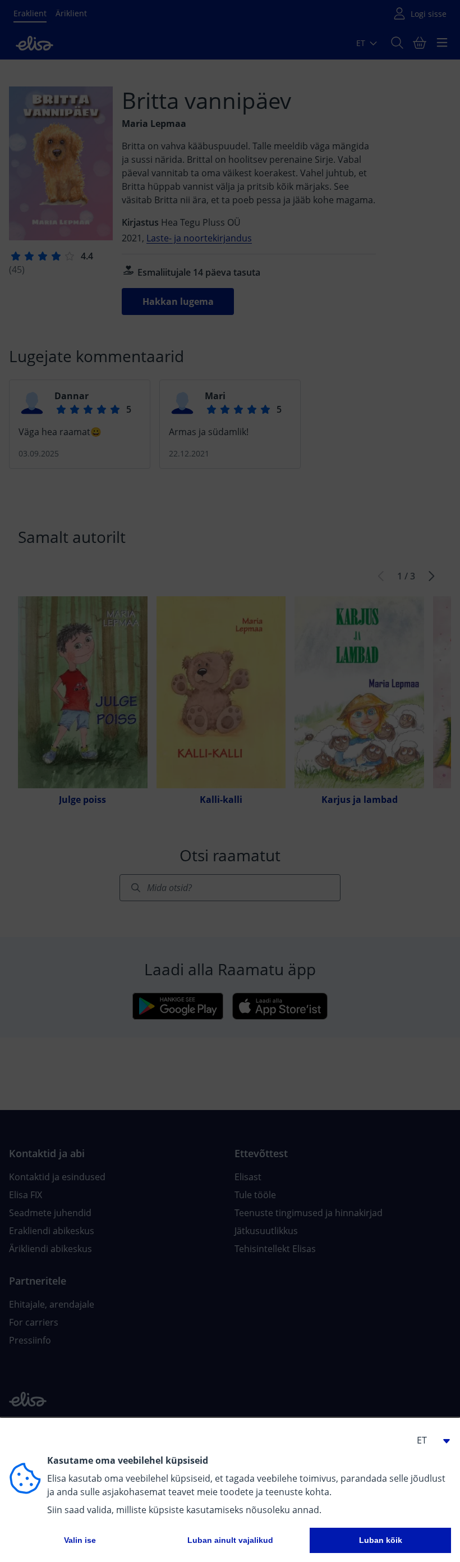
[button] (428, 1440)
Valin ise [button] (80, 1540)
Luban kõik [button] (380, 1540)
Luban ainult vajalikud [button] (230, 1540)
